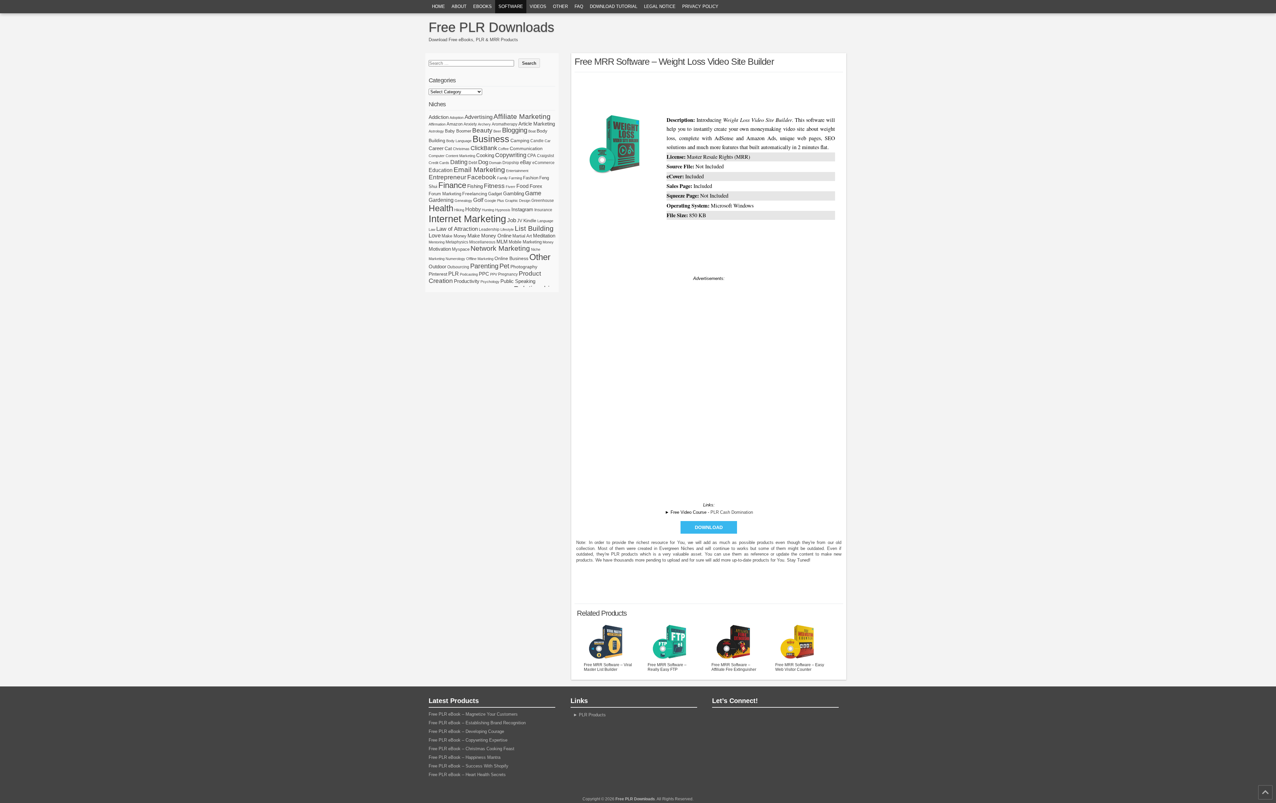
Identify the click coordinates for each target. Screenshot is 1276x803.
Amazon (455, 124)
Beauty (482, 130)
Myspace (461, 249)
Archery (484, 124)
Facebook (481, 177)
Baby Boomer (458, 131)
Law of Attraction (457, 228)
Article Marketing (536, 124)
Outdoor (437, 266)
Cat (448, 148)
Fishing (475, 186)
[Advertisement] (709, 92)
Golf (478, 200)
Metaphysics (457, 242)
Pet (504, 266)
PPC (484, 274)
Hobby (473, 209)
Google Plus (494, 201)
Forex (536, 186)
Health (441, 208)
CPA (531, 155)
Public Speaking (517, 281)
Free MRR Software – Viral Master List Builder (608, 667)
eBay (525, 162)
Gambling (513, 193)
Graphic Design (517, 201)
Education (441, 170)
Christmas (461, 149)
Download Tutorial (613, 6)
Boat (532, 131)
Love (435, 235)
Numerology (455, 259)
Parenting (484, 266)
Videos (538, 6)
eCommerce (543, 162)
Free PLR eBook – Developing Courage (466, 731)
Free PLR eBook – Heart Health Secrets (467, 774)
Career (436, 148)
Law (432, 229)
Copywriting (510, 155)
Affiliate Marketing (522, 117)
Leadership (489, 229)
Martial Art (522, 235)
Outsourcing (458, 267)
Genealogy (463, 201)
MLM (502, 241)
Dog (483, 162)
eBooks (482, 6)
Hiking (459, 210)
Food (522, 186)
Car (548, 141)
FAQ (579, 6)
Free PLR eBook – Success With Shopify (468, 765)
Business (491, 139)
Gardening (441, 200)
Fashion (530, 177)
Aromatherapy (504, 124)
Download (709, 527)
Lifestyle (507, 229)
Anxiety (470, 124)
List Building (534, 228)
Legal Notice (660, 6)
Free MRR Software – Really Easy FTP (667, 667)
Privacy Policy (700, 6)
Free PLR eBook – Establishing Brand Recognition (477, 722)
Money (548, 242)
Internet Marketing (467, 218)
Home (438, 6)
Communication (526, 148)
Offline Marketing (479, 259)
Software (510, 6)
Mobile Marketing (525, 241)
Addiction (439, 117)
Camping (519, 140)
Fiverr (510, 187)
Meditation (544, 235)
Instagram (522, 209)
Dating (459, 162)
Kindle (529, 220)
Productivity (466, 281)
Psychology (489, 282)
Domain (495, 163)
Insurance (543, 210)
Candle (537, 140)
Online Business (511, 258)
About (459, 6)
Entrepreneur (447, 177)
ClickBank (484, 147)
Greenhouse (542, 200)
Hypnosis (502, 210)
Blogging (514, 130)
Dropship (510, 162)
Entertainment (517, 171)
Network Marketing (500, 248)
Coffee (503, 149)
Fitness (494, 185)
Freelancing (474, 193)
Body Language (459, 141)
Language (545, 221)
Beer (497, 131)
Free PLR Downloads (491, 27)
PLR (453, 274)
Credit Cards (439, 163)
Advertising (478, 117)
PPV (493, 274)
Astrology (436, 131)
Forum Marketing (445, 193)
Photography (523, 266)
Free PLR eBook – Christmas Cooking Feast (471, 748)
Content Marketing (460, 156)
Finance (452, 185)
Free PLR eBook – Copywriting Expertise (468, 740)
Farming (515, 178)
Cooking (485, 155)
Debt (473, 162)
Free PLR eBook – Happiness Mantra (464, 757)
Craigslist (545, 155)
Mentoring (437, 242)
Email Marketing (479, 169)
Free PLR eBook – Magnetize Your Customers (473, 714)
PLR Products (592, 714)
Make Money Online (489, 235)
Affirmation (437, 124)
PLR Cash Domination (731, 512)
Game (533, 193)
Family (502, 178)
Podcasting (469, 274)
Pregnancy (508, 274)
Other (560, 6)
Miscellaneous (482, 242)
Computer (437, 156)
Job (511, 220)
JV (519, 220)
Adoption (457, 118)
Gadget (495, 193)
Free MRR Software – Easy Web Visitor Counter (799, 667)
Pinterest (438, 274)
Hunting (488, 210)
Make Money (454, 235)
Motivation (440, 249)
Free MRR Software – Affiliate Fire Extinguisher (733, 667)
